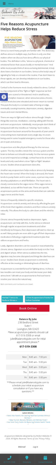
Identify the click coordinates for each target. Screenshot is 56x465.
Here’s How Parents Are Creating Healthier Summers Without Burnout (28, 417)
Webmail (21, 446)
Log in (35, 446)
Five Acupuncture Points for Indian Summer (39, 299)
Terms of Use (32, 438)
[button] (4, 97)
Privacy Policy (44, 438)
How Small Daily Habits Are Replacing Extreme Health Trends (28, 422)
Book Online (28, 308)
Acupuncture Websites (13, 436)
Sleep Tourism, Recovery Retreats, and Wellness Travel (28, 420)
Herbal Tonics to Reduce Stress (10, 299)
